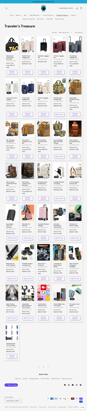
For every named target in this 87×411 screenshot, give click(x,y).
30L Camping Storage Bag (10, 140)
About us (18, 378)
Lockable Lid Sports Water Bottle (58, 265)
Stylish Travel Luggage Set (26, 56)
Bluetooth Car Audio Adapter (10, 264)
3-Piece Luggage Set (59, 56)
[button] (6, 8)
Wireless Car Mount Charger (73, 224)
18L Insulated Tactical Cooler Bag (42, 141)
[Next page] (48, 367)
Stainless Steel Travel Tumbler (10, 344)
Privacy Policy (45, 378)
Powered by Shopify (23, 407)
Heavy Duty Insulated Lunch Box (27, 141)
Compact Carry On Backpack (42, 182)
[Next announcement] (82, 1)
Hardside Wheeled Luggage (43, 224)
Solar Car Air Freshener (41, 264)
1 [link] (38, 367)
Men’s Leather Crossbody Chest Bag (11, 183)
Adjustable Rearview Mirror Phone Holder (27, 305)
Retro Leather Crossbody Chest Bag (74, 141)
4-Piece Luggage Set (43, 98)
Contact (25, 378)
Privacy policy (42, 407)
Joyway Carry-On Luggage (11, 98)
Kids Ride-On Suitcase (26, 224)
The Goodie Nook (13, 407)
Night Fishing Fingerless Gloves (11, 304)
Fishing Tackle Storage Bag (58, 98)
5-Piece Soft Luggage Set (26, 98)
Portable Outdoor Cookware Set (27, 264)
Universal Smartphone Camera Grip (57, 225)
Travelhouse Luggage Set (73, 56)
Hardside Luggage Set (43, 56)
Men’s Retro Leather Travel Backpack (26, 183)
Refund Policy (55, 378)
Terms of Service (67, 378)
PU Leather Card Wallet (74, 304)
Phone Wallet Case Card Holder (59, 304)
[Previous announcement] (5, 1)
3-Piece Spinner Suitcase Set (74, 182)
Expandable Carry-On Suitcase (9, 225)
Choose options (11, 72)
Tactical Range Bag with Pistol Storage (58, 141)
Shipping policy (62, 407)
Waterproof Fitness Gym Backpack (10, 57)
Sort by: (54, 32)
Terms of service (52, 407)
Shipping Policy (34, 378)
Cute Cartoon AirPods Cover (42, 304)
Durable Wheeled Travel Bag (59, 182)
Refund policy (33, 407)
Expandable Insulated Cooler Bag (74, 99)
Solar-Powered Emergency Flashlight (73, 265)
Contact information (73, 407)
